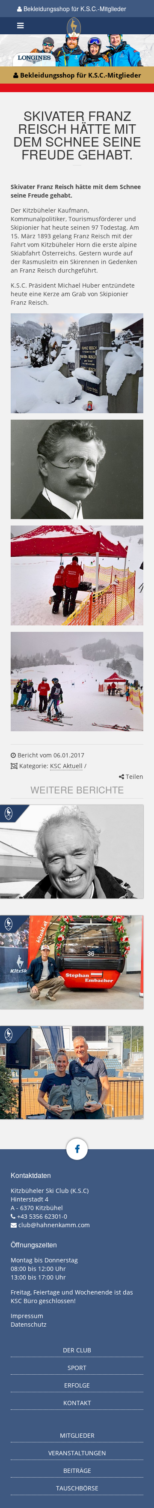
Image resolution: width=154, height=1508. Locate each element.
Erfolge (77, 1385)
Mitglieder (77, 1435)
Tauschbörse (77, 1488)
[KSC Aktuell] (8, 813)
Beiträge (77, 1470)
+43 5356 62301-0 (42, 1216)
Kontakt (77, 1403)
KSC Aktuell (66, 766)
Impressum (27, 1316)
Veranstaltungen (77, 1453)
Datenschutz (29, 1324)
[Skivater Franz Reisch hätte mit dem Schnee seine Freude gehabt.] (77, 363)
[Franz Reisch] (77, 470)
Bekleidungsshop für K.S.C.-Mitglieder (74, 8)
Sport (77, 1368)
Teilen (133, 776)
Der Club (77, 1350)
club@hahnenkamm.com (54, 1225)
